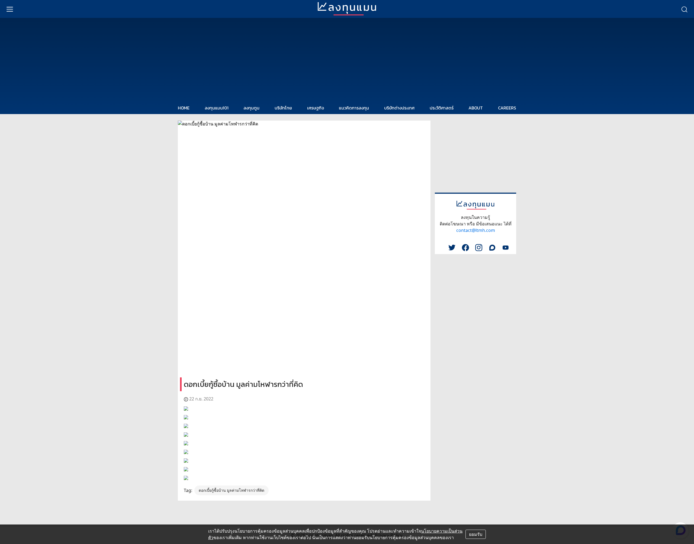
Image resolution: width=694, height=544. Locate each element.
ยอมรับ (475, 534)
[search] (684, 9)
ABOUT (475, 108)
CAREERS (507, 108)
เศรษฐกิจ (315, 108)
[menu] (9, 9)
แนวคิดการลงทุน (354, 108)
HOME (183, 108)
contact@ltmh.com (475, 230)
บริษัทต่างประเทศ (399, 108)
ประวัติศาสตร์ (442, 108)
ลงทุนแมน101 (217, 108)
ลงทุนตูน (251, 108)
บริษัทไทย (283, 108)
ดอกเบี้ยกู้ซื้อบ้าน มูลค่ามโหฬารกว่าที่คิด (231, 490)
